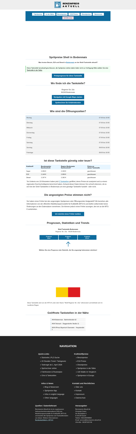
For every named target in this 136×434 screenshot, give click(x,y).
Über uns (79, 387)
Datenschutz (81, 398)
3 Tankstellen (64, 181)
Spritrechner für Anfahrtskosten (68, 103)
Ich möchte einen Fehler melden (68, 214)
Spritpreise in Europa (85, 376)
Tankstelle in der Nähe (34, 70)
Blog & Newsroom (52, 387)
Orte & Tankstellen (49, 376)
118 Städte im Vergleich (86, 372)
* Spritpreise (37, 14)
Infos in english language (54, 394)
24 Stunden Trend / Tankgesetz (54, 361)
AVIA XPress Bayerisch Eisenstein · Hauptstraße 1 (68, 328)
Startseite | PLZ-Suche (51, 358)
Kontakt (79, 391)
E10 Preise (74, 14)
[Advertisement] (68, 37)
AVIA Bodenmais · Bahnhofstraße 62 (64, 320)
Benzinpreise (62, 14)
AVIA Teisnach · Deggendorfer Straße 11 (65, 323)
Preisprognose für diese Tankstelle (68, 76)
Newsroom (98, 14)
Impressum (80, 394)
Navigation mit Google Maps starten (68, 97)
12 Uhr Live (68, 18)
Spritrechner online (49, 368)
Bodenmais (70, 62)
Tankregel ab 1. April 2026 (52, 365)
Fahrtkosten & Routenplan (52, 372)
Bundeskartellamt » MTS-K (44, 420)
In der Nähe (50, 14)
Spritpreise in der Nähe (86, 368)
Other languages (51, 398)
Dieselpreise (86, 14)
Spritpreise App (51, 391)
